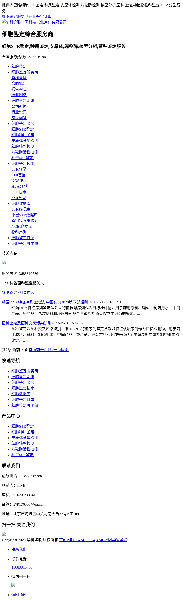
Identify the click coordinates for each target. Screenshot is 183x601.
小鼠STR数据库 (24, 215)
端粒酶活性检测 (24, 152)
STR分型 (18, 169)
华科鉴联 (19, 78)
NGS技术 (19, 181)
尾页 (65, 350)
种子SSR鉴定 (22, 158)
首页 (32, 350)
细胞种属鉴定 (22, 135)
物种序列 (19, 232)
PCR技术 (18, 192)
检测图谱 (19, 95)
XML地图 (104, 540)
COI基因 (18, 175)
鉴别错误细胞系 (24, 221)
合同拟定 (19, 83)
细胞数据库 (20, 204)
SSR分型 (18, 198)
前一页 (42, 350)
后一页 (55, 350)
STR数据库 (20, 209)
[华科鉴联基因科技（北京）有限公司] (34, 22)
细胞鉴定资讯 (22, 101)
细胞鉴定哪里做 (24, 244)
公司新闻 (19, 106)
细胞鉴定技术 (22, 164)
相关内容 (27, 293)
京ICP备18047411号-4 (77, 540)
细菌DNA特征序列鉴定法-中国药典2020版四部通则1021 (49, 302)
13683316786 (21, 567)
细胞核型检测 (22, 146)
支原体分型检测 (24, 141)
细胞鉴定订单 (40, 17)
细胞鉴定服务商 (15, 17)
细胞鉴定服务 (22, 123)
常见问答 (19, 118)
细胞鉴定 (19, 66)
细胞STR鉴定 (22, 129)
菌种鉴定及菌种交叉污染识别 (26, 323)
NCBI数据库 (21, 226)
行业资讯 (19, 112)
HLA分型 (19, 186)
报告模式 (19, 89)
